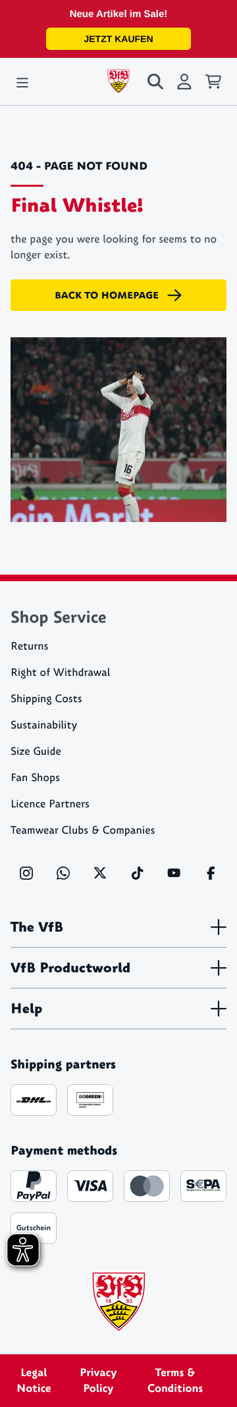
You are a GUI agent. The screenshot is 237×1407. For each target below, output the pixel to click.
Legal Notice (33, 1380)
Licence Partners (50, 804)
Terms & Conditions (175, 1380)
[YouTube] (174, 873)
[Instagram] (26, 873)
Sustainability (44, 725)
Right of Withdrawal (60, 673)
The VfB (37, 927)
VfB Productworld (70, 968)
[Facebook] (211, 873)
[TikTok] (137, 873)
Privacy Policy (98, 1380)
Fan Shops (35, 778)
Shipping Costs (46, 699)
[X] (100, 873)
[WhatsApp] (63, 873)
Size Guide (36, 752)
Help (26, 1008)
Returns (29, 647)
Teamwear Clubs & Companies (83, 831)
